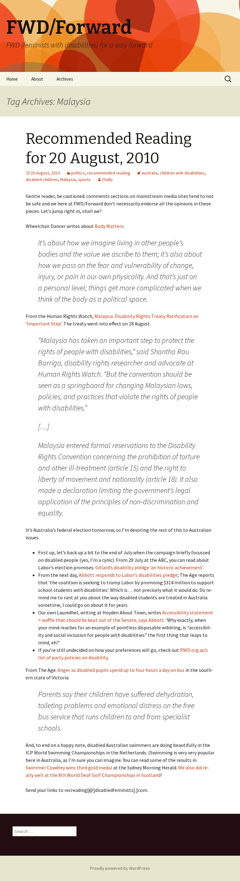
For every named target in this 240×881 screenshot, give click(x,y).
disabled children (42, 179)
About (37, 79)
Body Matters (109, 226)
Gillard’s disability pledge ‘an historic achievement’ (149, 567)
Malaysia (68, 179)
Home (12, 79)
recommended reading (108, 173)
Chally (107, 179)
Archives (65, 79)
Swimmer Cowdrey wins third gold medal (69, 767)
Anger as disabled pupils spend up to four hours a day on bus (121, 670)
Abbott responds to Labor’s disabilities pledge (128, 575)
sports (84, 179)
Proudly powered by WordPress (120, 868)
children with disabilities (182, 173)
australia (150, 173)
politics (78, 173)
